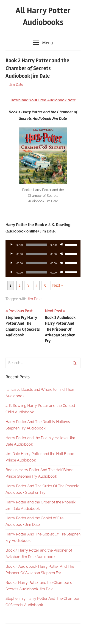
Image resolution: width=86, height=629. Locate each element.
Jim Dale (16, 84)
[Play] (11, 244)
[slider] (71, 244)
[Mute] (61, 244)
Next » (57, 285)
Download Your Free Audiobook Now (43, 100)
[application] (43, 244)
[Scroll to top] (78, 621)
